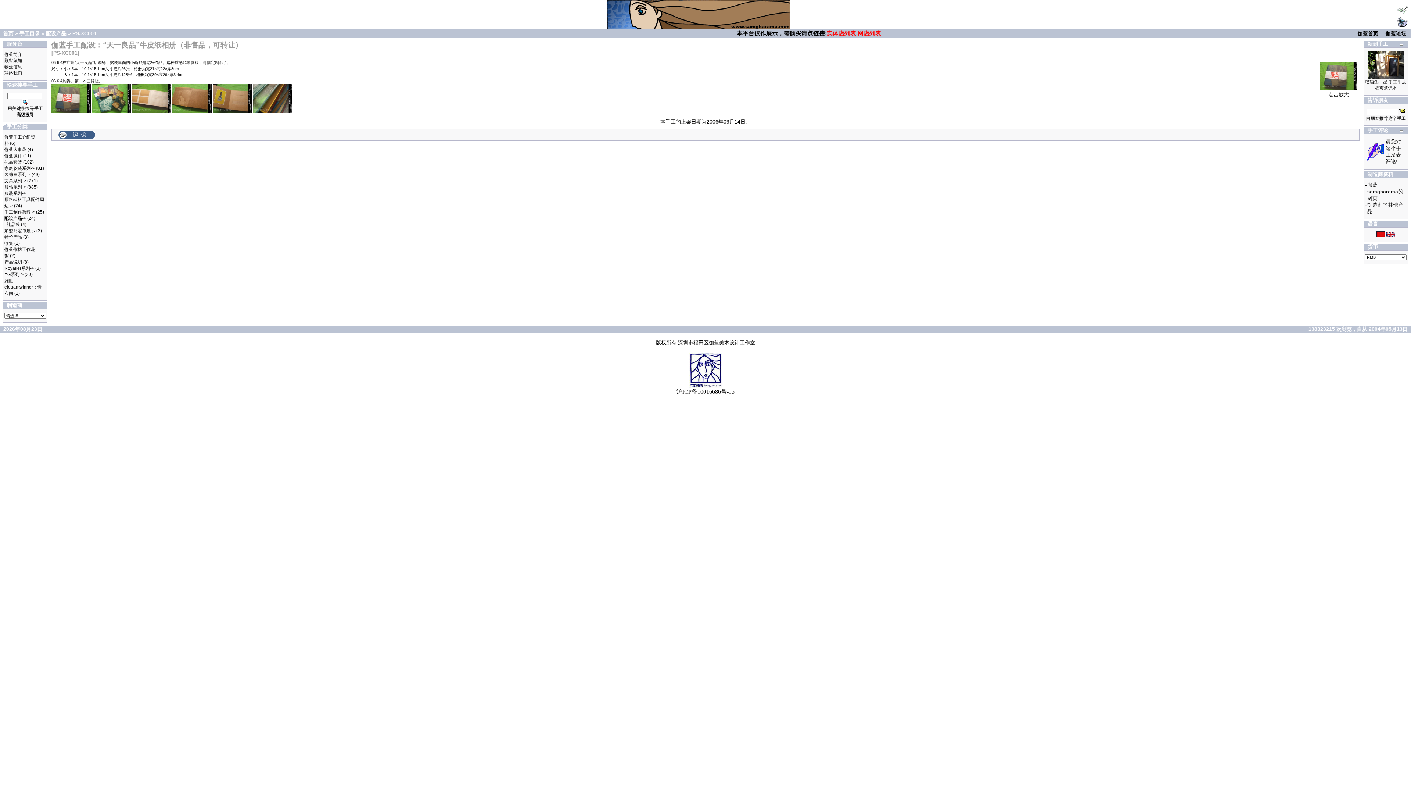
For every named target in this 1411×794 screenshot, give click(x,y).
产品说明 (13, 262)
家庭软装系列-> (19, 168)
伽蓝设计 (13, 155)
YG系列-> (14, 274)
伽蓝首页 (1368, 33)
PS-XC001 (84, 33)
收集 (8, 243)
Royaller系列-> (19, 268)
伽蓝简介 (13, 54)
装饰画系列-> (17, 174)
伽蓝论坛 (1396, 33)
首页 (8, 33)
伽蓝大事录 (15, 149)
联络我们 (13, 73)
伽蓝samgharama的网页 (1385, 191)
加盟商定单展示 (19, 230)
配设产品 (56, 33)
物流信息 (13, 66)
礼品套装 (13, 162)
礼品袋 (13, 224)
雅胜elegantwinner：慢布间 (23, 287)
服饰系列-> (15, 187)
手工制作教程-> (19, 212)
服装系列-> (15, 193)
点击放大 (1338, 94)
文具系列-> (15, 180)
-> (15, 218)
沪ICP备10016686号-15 (705, 392)
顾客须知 (13, 60)
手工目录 (29, 33)
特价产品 (13, 237)
